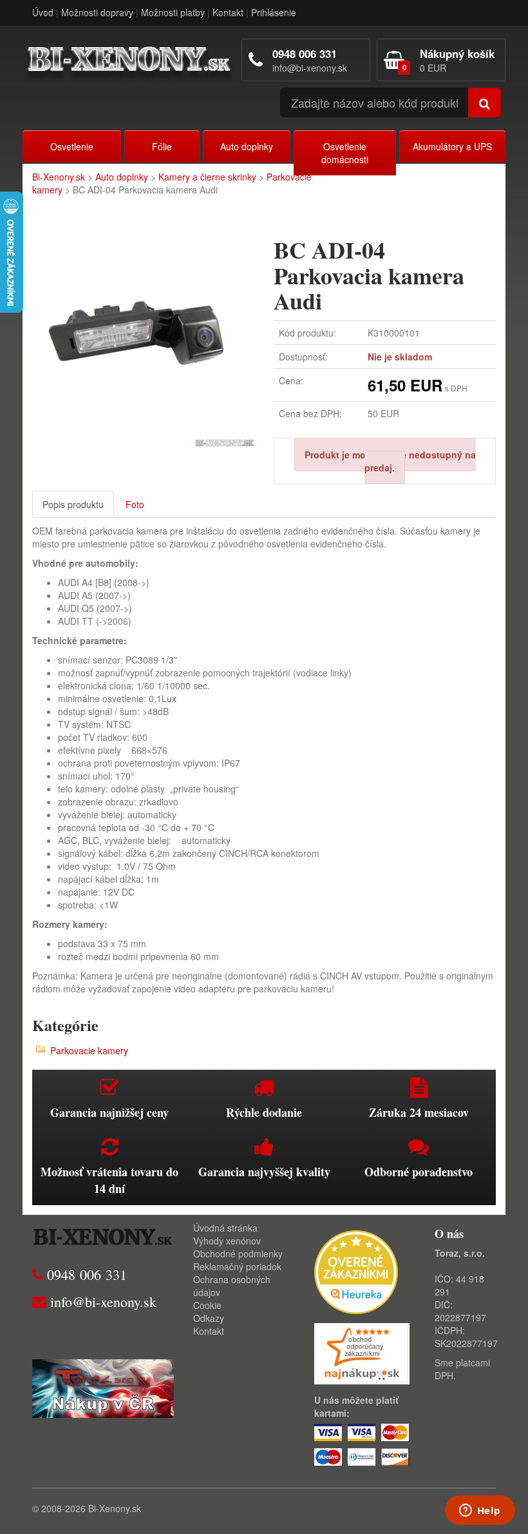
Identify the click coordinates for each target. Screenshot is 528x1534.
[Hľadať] (484, 102)
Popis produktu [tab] (73, 504)
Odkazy (208, 1318)
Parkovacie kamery (89, 1050)
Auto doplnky (246, 146)
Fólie (162, 146)
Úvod (42, 12)
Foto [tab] (135, 504)
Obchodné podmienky (238, 1253)
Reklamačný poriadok (237, 1266)
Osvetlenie (71, 146)
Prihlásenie (273, 12)
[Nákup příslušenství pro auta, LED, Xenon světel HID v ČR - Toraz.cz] (103, 1387)
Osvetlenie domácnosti (344, 153)
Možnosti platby (173, 12)
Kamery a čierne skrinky (207, 176)
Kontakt (227, 12)
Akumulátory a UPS (452, 146)
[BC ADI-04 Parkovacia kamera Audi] (143, 335)
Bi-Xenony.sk (58, 176)
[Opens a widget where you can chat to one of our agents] (479, 1511)
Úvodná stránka (225, 1227)
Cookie (207, 1305)
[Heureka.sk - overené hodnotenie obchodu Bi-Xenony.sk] (356, 1270)
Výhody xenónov (227, 1240)
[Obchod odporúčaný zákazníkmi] (362, 1352)
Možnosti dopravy (97, 12)
